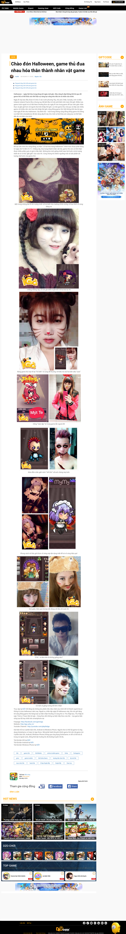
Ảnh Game (106, 106)
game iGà (27, 753)
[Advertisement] (63, 41)
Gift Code (57, 8)
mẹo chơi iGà (20, 763)
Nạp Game (98, 2)
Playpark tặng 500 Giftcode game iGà (25, 83)
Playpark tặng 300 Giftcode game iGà (25, 88)
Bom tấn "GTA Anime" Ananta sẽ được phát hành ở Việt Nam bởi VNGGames (27, 12)
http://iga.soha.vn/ (27, 724)
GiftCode (105, 57)
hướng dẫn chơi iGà (59, 758)
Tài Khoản (106, 2)
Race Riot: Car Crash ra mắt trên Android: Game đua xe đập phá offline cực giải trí (81, 838)
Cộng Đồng (69, 8)
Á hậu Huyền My (45, 763)
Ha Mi (17, 76)
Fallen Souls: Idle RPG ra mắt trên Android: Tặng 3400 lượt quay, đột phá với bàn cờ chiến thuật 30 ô (50, 838)
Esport (30, 8)
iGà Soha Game (43, 758)
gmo (17, 758)
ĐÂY (24, 709)
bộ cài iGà (73, 758)
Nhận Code (115, 65)
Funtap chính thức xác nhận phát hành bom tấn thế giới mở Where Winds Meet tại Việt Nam (17, 820)
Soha (66, 753)
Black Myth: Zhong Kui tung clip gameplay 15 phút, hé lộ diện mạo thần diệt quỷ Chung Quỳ (50, 820)
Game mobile (7, 823)
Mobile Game (18, 8)
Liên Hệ (22, 923)
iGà (17, 753)
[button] (94, 858)
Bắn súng (27, 774)
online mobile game (53, 753)
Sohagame (76, 753)
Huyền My (58, 763)
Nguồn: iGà (38, 76)
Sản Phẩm (26, 2)
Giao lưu (69, 763)
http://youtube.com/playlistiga (38, 726)
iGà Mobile (38, 753)
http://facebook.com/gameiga (32, 722)
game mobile (29, 758)
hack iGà (32, 763)
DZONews (18, 2)
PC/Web (5, 805)
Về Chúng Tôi (88, 2)
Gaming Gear (43, 8)
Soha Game (26, 776)
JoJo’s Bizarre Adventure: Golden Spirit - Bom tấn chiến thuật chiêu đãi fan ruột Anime (79, 12)
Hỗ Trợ (29, 923)
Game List (83, 8)
